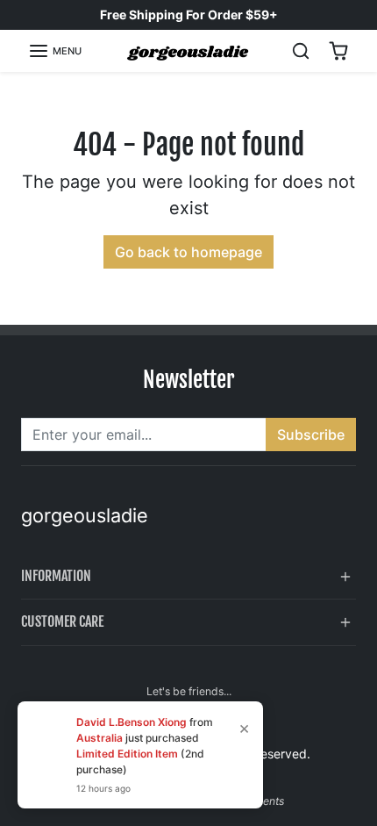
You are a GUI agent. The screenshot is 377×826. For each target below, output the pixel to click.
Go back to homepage (188, 252)
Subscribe (311, 434)
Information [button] (56, 576)
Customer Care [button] (62, 621)
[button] (55, 51)
